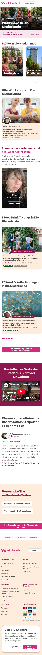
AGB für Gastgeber (7, 596)
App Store (26, 589)
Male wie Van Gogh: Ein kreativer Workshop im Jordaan (18, 130)
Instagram (4, 611)
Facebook (4, 608)
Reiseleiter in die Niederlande (17, 503)
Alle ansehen (7, 338)
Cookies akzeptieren (30, 647)
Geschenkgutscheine (8, 576)
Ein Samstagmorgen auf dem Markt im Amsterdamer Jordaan (20, 259)
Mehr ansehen (14, 203)
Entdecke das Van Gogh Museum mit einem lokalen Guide (19, 324)
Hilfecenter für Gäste (30, 563)
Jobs (2, 567)
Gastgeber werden (7, 600)
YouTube (4, 614)
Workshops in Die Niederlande (17, 511)
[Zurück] (33, 81)
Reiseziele (4, 573)
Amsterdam (11, 72)
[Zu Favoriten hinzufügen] (37, 101)
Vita (28, 434)
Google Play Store (29, 593)
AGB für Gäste (27, 572)
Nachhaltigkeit (5, 570)
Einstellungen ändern (13, 647)
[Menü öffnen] (39, 3)
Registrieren (29, 3)
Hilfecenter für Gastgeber (9, 588)
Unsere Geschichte (7, 563)
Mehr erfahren (35, 34)
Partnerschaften (6, 580)
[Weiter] (38, 81)
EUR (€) (33, 550)
